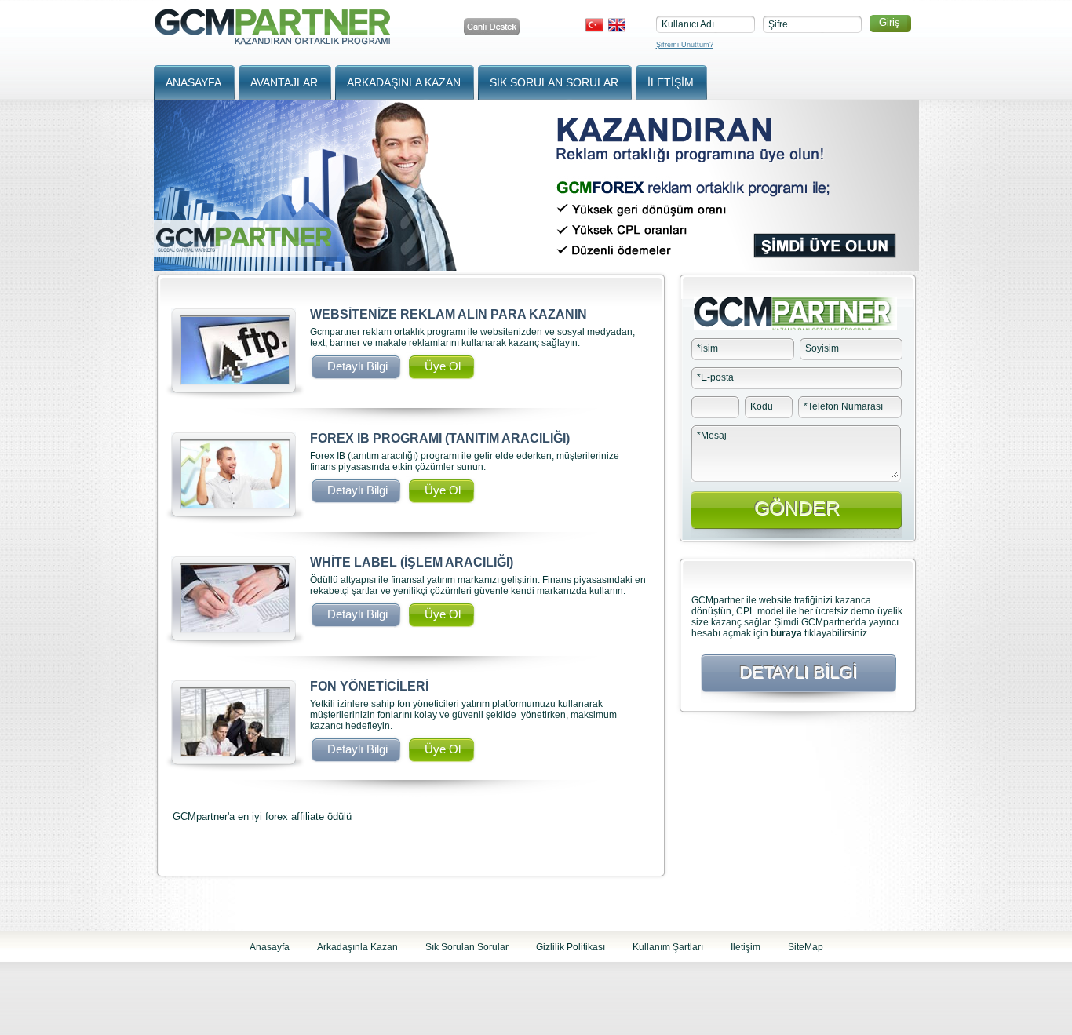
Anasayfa (193, 82)
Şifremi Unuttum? (684, 45)
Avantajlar (284, 82)
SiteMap (805, 947)
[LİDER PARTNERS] (273, 39)
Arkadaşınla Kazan (404, 82)
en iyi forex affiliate (281, 816)
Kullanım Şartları (668, 947)
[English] (616, 25)
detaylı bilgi (357, 366)
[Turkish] (594, 25)
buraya (786, 633)
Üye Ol (443, 366)
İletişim (670, 82)
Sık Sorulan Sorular (554, 82)
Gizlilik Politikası (570, 947)
